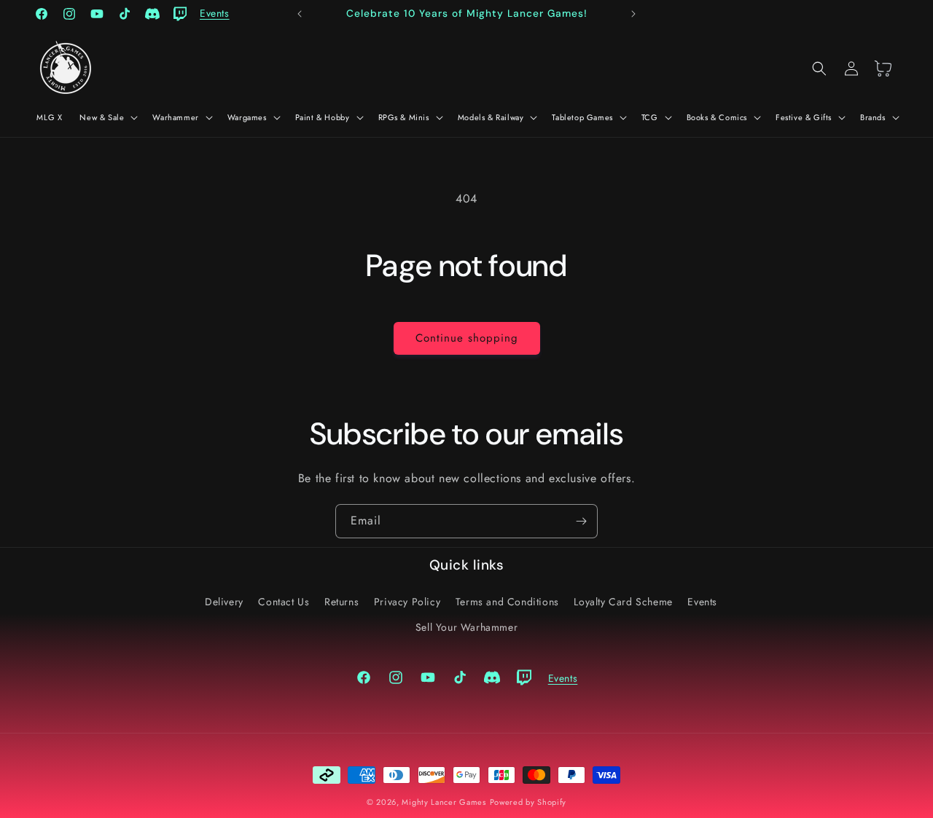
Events (702, 601)
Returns (341, 601)
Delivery (224, 601)
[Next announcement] (633, 14)
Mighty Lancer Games (443, 802)
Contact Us (283, 601)
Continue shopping (466, 338)
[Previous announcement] (300, 14)
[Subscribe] (581, 521)
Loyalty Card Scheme (623, 601)
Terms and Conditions (507, 601)
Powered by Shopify (528, 802)
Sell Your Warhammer (466, 626)
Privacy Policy (407, 601)
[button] (107, 117)
